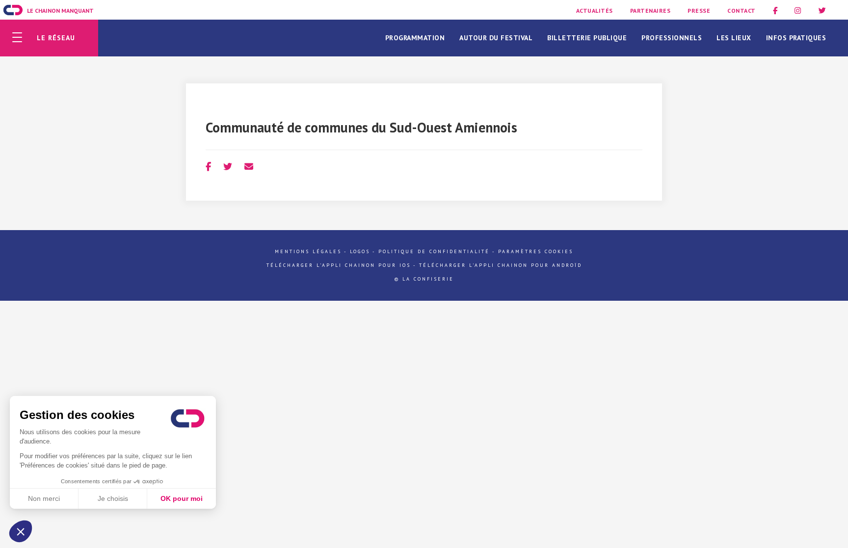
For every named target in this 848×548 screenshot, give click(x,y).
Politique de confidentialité (434, 251)
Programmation (415, 37)
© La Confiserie (424, 279)
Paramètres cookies (535, 251)
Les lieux (733, 37)
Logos (360, 251)
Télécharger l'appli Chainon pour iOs (338, 265)
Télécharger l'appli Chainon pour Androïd (500, 265)
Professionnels (671, 37)
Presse (699, 10)
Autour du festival (495, 37)
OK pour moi (181, 498)
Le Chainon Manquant (60, 10)
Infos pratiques (796, 37)
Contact (741, 10)
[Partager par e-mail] (248, 166)
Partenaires (650, 10)
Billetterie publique (587, 37)
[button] (20, 531)
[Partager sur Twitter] (227, 166)
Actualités (594, 10)
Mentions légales (308, 251)
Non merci (44, 498)
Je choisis (113, 498)
